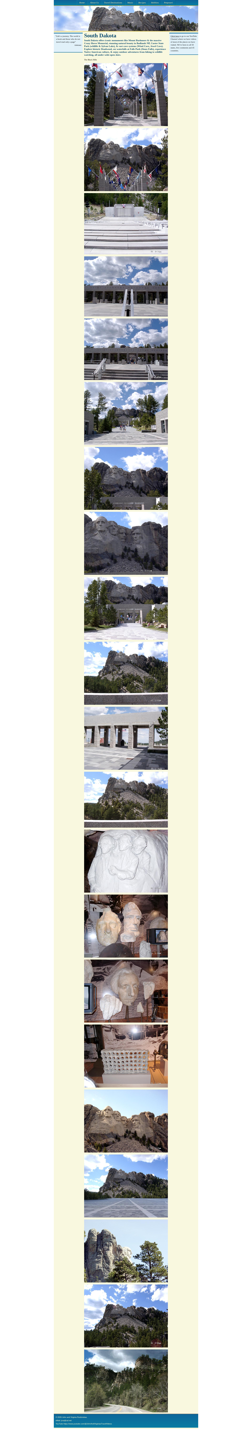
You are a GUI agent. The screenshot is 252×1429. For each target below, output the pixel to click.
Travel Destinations (113, 2)
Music (130, 2)
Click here (175, 36)
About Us (94, 2)
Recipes (142, 2)
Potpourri (168, 2)
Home (82, 2)
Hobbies (155, 2)
